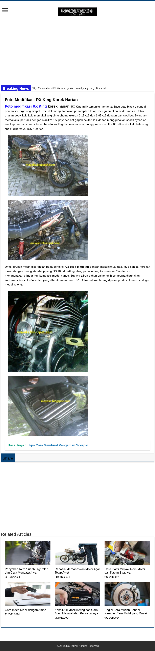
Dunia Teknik (71, 645)
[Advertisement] (77, 48)
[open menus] (5, 10)
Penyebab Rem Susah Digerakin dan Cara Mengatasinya (26, 570)
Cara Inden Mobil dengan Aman (25, 610)
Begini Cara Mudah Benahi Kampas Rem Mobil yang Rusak (126, 611)
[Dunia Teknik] (77, 11)
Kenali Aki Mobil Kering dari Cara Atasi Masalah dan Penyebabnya (76, 611)
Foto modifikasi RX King (26, 106)
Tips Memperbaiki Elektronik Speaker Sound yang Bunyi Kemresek (69, 88)
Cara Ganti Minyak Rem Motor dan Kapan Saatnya (125, 570)
